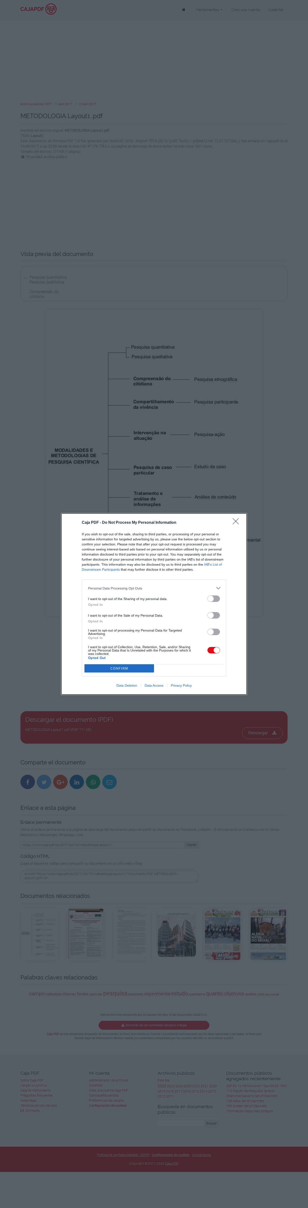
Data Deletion (126, 685)
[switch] (213, 598)
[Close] (237, 522)
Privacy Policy (181, 685)
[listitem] (154, 588)
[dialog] (154, 604)
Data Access (154, 685)
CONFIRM (119, 668)
